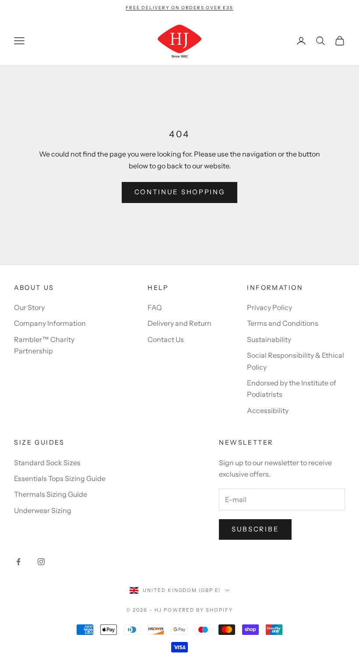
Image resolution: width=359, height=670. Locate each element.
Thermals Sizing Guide (50, 494)
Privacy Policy (269, 307)
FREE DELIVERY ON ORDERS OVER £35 (179, 8)
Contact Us (166, 339)
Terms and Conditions (282, 323)
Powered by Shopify (198, 610)
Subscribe (255, 529)
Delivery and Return (179, 323)
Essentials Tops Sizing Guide (60, 478)
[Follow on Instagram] (41, 561)
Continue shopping (179, 192)
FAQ (155, 307)
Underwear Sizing (42, 510)
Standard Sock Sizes (47, 462)
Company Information (50, 323)
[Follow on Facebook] (18, 561)
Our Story (29, 307)
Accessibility (268, 410)
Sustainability (269, 339)
